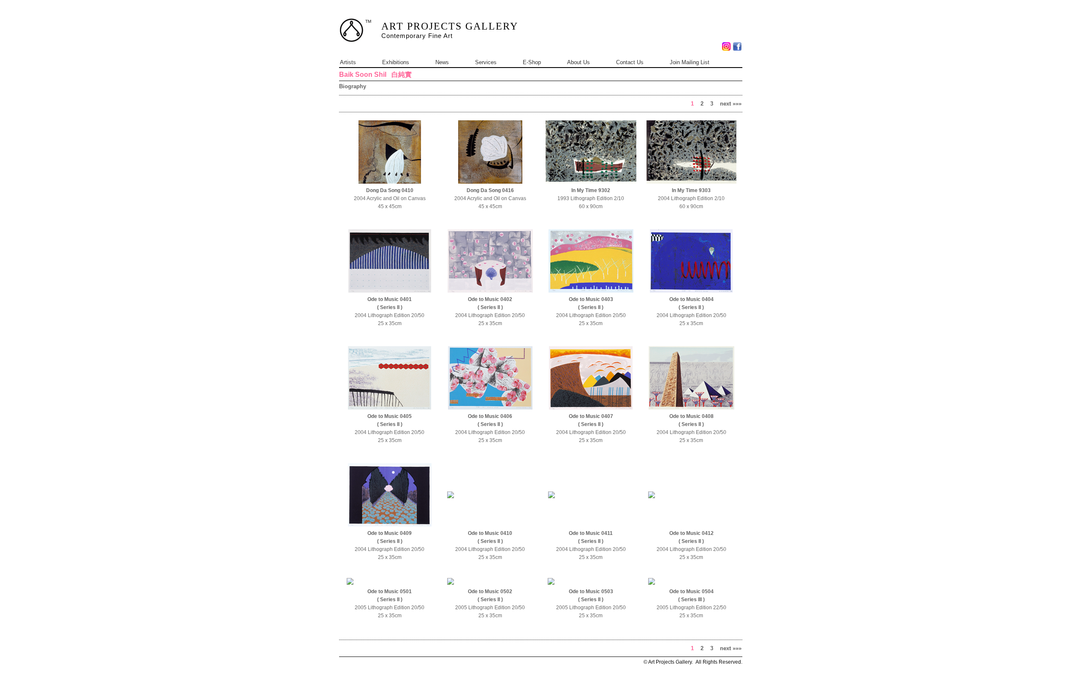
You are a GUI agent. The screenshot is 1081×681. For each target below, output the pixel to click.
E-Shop (532, 62)
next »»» (730, 103)
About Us (578, 62)
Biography (352, 86)
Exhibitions (395, 62)
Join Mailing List (689, 62)
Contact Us (630, 62)
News (442, 62)
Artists (348, 62)
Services (486, 62)
